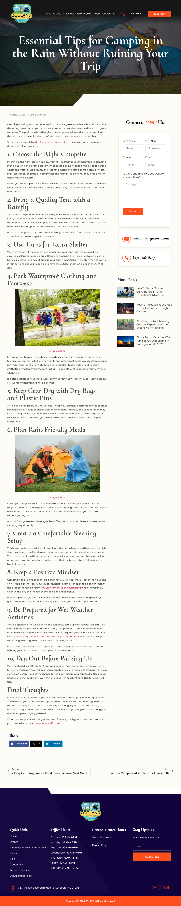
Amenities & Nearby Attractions (28, 847)
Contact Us (109, 13)
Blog (12, 858)
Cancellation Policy (21, 875)
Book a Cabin (84, 13)
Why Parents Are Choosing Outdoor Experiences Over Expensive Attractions (152, 324)
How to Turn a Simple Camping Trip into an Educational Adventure (150, 291)
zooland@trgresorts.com (151, 238)
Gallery (96, 13)
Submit (133, 211)
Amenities (68, 13)
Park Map (99, 844)
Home (13, 836)
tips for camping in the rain (51, 142)
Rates (48, 13)
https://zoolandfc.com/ (47, 723)
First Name (129, 141)
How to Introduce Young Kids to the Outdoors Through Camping (154, 308)
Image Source (57, 351)
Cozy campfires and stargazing (63, 587)
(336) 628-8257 (144, 257)
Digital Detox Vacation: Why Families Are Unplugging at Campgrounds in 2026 (153, 340)
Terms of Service (20, 870)
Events (57, 13)
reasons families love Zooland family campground (48, 636)
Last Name (151, 141)
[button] (19, 744)
